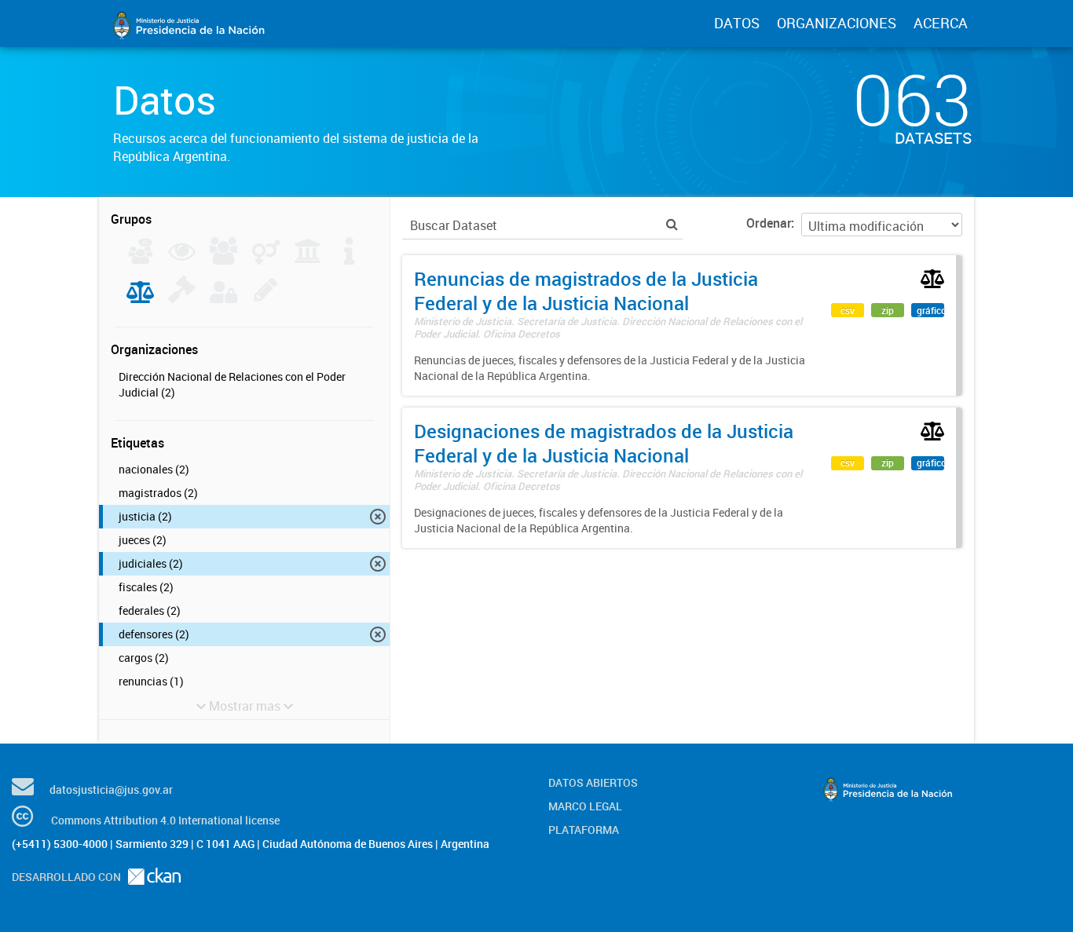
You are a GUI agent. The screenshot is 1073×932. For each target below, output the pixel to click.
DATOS (737, 22)
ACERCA (941, 22)
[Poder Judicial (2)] (140, 298)
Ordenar (768, 223)
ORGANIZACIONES (836, 22)
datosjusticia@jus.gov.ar (111, 789)
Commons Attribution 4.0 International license (165, 820)
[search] (672, 224)
